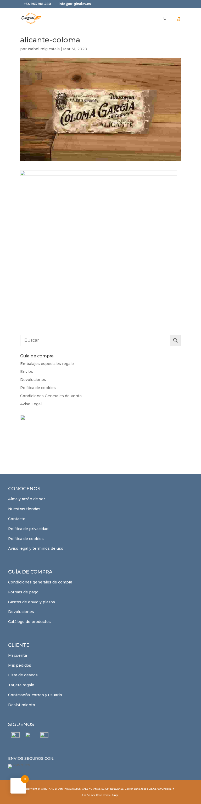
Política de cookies (38, 387)
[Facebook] (15, 736)
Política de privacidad (28, 528)
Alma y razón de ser (26, 499)
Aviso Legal (31, 404)
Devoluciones (33, 379)
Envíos (26, 371)
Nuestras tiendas (24, 509)
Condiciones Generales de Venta (51, 395)
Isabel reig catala (44, 49)
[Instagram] (30, 736)
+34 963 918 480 (38, 4)
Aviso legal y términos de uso (35, 548)
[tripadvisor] (44, 736)
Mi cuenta (17, 655)
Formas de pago (23, 592)
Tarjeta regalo (21, 685)
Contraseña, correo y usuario (35, 695)
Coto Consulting (107, 795)
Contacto (16, 518)
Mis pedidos (19, 665)
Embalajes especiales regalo (47, 363)
